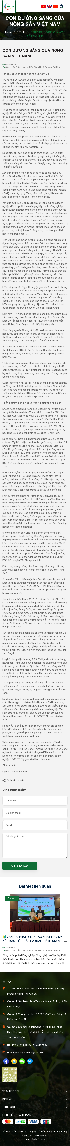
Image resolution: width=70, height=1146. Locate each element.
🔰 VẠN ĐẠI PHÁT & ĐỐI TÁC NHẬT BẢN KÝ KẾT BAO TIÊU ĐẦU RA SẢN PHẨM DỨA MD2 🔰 (33, 941)
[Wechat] (22, 1061)
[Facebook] (6, 1061)
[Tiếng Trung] (55, 6)
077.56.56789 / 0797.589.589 (32, 1045)
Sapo (43, 1139)
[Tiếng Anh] (49, 6)
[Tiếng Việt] (43, 6)
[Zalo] (30, 1061)
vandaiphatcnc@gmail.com (29, 1052)
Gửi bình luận (19, 865)
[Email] (14, 1061)
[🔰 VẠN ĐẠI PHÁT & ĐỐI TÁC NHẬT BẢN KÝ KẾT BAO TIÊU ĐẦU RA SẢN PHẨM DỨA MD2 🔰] (35, 913)
